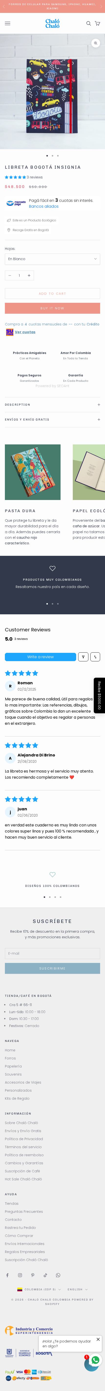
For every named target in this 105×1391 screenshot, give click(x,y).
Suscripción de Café (22, 1171)
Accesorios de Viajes (23, 1082)
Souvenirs (13, 1074)
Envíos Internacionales (24, 1243)
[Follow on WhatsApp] (58, 1275)
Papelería (13, 1066)
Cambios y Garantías (24, 1163)
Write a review (40, 657)
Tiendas (12, 1203)
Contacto (13, 1219)
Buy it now (52, 308)
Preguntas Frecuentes (24, 1211)
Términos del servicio (23, 1147)
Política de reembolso (24, 1155)
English (75, 1289)
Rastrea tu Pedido (20, 1227)
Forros (10, 1058)
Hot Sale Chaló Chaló (23, 1179)
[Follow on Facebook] (7, 1275)
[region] (52, 581)
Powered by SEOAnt (52, 385)
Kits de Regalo (17, 1098)
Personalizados (18, 1090)
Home (10, 1050)
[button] (16, 177)
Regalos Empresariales (25, 1251)
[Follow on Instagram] (20, 1275)
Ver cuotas (25, 332)
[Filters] (83, 656)
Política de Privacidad (24, 1138)
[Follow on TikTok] (45, 1275)
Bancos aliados (44, 206)
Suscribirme (52, 968)
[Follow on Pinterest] (32, 1275)
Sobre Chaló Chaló (21, 1122)
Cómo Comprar (19, 1235)
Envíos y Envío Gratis (23, 1130)
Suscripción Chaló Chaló (26, 1259)
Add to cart (52, 293)
